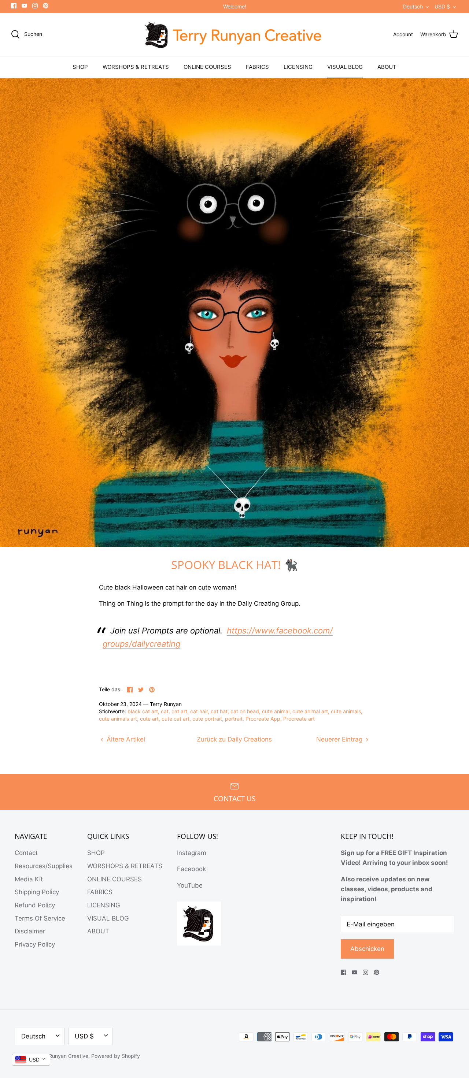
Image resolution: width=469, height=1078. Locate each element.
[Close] (300, 448)
